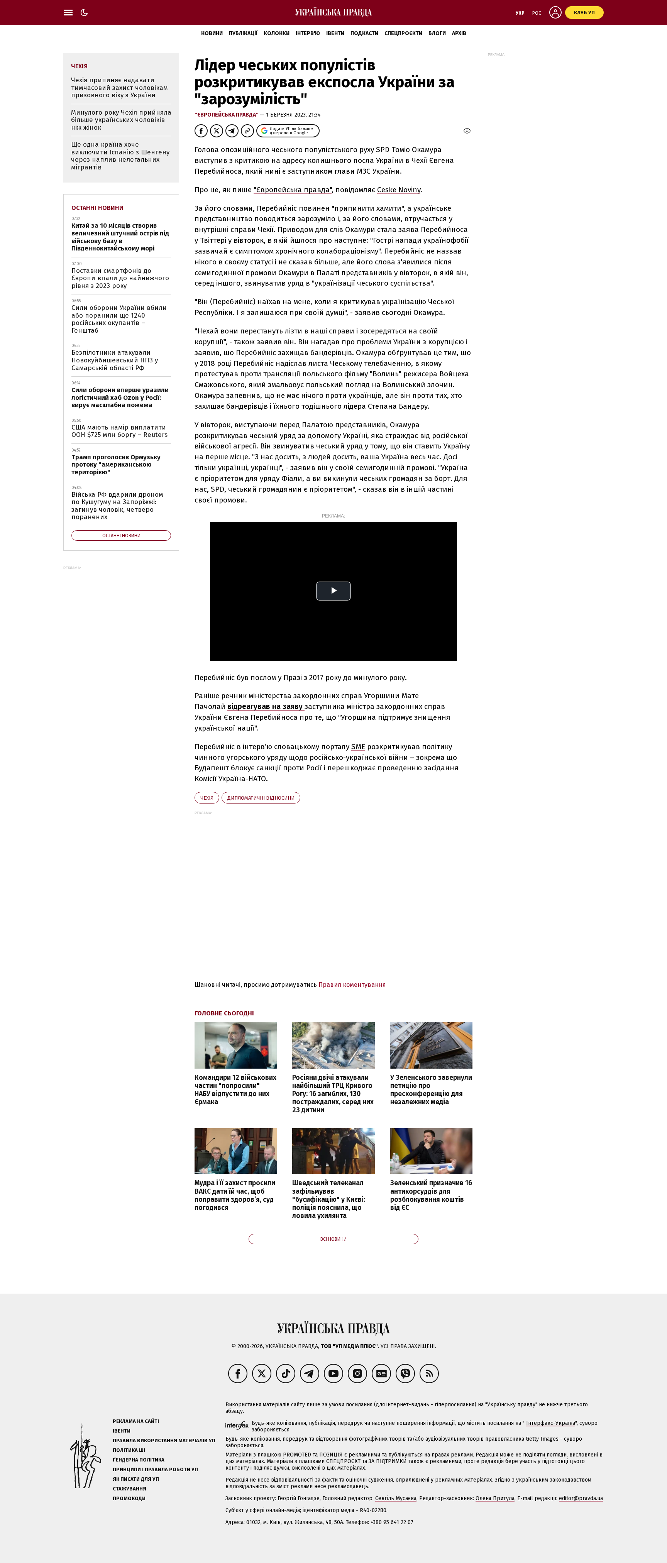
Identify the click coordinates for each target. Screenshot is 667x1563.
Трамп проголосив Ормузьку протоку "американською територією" (116, 464)
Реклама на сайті (136, 1421)
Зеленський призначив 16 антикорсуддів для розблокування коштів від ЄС (431, 1195)
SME (358, 746)
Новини (212, 33)
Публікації (243, 33)
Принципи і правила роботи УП (155, 1469)
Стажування (129, 1489)
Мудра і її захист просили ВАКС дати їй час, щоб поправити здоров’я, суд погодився (235, 1195)
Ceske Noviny (398, 189)
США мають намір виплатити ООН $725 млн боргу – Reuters (119, 431)
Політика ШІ (129, 1450)
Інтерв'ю (308, 33)
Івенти (335, 33)
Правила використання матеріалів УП (164, 1440)
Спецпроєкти (403, 33)
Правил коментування (352, 984)
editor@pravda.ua (581, 1498)
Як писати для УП (136, 1479)
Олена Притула (495, 1498)
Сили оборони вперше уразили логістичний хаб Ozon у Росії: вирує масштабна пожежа (120, 397)
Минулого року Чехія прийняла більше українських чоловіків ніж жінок (121, 120)
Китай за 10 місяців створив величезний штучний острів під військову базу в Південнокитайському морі (120, 237)
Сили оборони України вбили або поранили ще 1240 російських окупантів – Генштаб (119, 319)
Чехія (206, 798)
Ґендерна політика (138, 1460)
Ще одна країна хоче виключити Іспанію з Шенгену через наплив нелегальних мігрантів (120, 155)
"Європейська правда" (227, 115)
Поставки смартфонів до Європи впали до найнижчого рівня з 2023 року (120, 278)
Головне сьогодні (224, 1013)
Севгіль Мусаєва (395, 1498)
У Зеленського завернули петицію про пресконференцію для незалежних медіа (431, 1090)
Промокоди (129, 1498)
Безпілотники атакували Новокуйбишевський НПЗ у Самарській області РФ (114, 360)
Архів (459, 33)
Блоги (437, 33)
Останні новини (97, 207)
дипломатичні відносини (261, 798)
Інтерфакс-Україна (550, 1423)
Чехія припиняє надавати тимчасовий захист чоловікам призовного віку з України (119, 87)
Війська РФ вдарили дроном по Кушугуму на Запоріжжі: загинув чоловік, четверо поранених (117, 506)
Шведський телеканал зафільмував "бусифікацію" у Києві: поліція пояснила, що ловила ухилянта (328, 1199)
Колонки (276, 33)
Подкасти (364, 33)
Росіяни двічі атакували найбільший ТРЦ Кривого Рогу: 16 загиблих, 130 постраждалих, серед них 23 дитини (333, 1094)
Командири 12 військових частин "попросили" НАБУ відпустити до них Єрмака (235, 1090)
